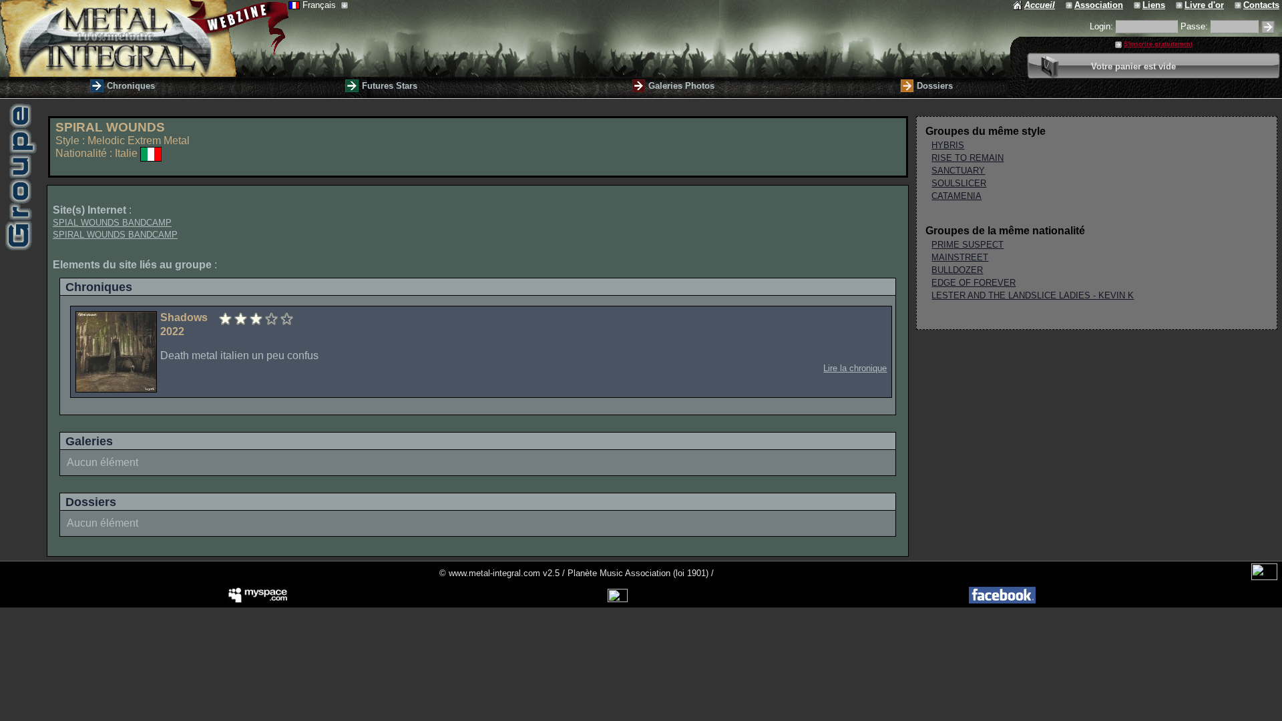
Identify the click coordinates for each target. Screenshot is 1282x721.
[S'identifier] (1268, 27)
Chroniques (131, 86)
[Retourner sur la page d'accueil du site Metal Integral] (144, 38)
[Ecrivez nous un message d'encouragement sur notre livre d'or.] (1180, 5)
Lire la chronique (855, 368)
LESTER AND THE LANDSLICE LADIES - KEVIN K (1032, 295)
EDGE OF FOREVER (973, 283)
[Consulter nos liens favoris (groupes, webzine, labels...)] (1138, 5)
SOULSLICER (958, 183)
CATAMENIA (956, 196)
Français (320, 5)
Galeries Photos (681, 86)
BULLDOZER (957, 270)
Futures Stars (389, 86)
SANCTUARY (958, 171)
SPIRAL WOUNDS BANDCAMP (115, 235)
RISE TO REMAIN (967, 158)
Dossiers (935, 86)
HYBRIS (947, 145)
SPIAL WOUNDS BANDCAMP (112, 223)
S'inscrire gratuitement (1158, 44)
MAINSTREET (959, 257)
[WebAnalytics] (1264, 577)
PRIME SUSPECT (967, 245)
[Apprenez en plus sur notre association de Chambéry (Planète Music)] (1070, 5)
